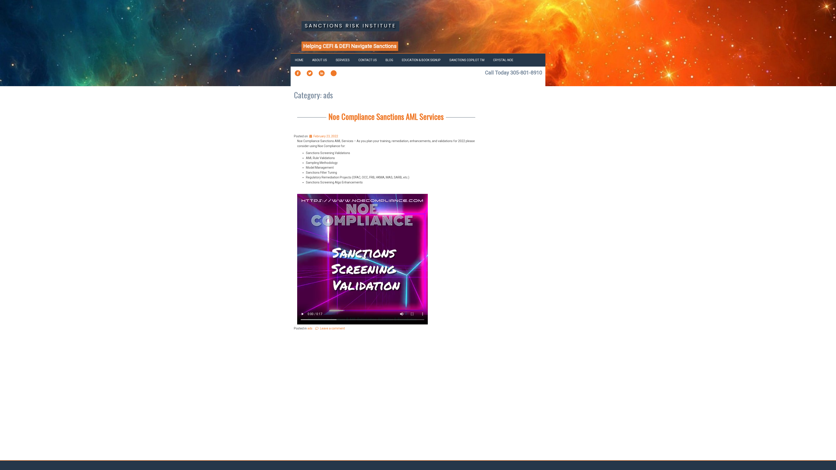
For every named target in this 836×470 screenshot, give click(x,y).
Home (299, 60)
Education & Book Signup (421, 60)
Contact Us (367, 60)
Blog (389, 60)
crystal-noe (503, 60)
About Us (319, 60)
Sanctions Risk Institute (350, 25)
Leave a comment (332, 328)
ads (309, 328)
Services (343, 60)
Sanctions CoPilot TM (466, 60)
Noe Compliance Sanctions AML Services (386, 116)
